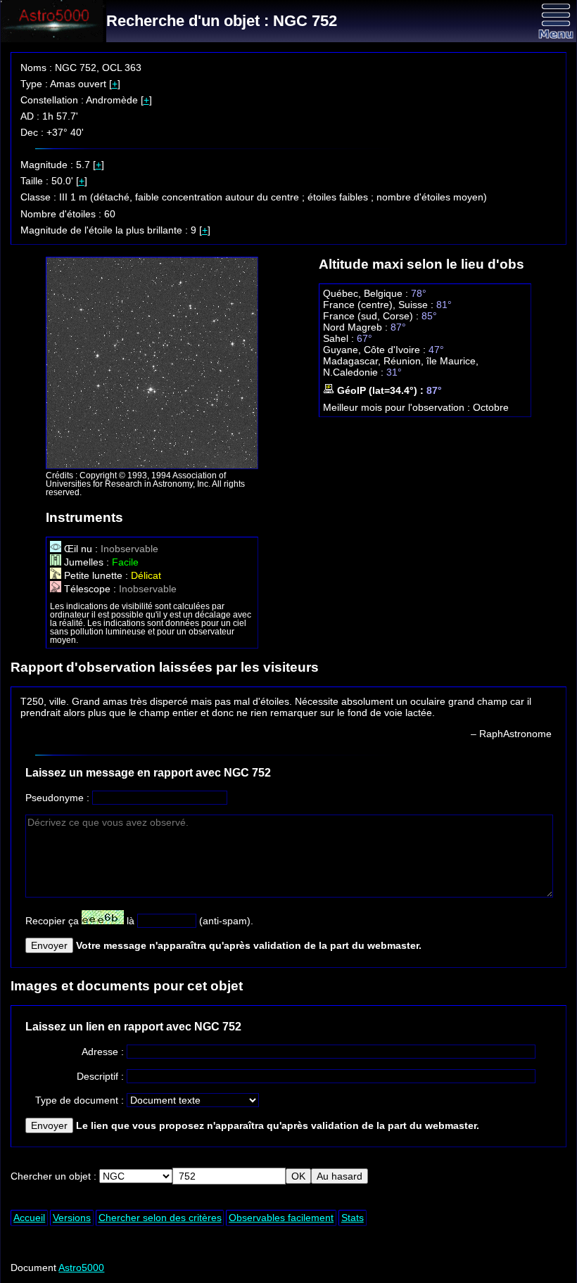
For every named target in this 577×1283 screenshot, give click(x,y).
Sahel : (340, 338)
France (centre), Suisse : (379, 304)
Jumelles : (86, 562)
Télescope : (90, 588)
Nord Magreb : (357, 327)
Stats (352, 1217)
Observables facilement (281, 1217)
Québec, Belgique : (367, 293)
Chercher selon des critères (160, 1217)
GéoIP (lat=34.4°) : (380, 390)
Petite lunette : (96, 575)
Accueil (29, 1217)
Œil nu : (81, 548)
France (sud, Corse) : (372, 315)
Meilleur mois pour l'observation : (398, 407)
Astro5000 (81, 1267)
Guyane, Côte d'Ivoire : (376, 349)
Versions (72, 1217)
